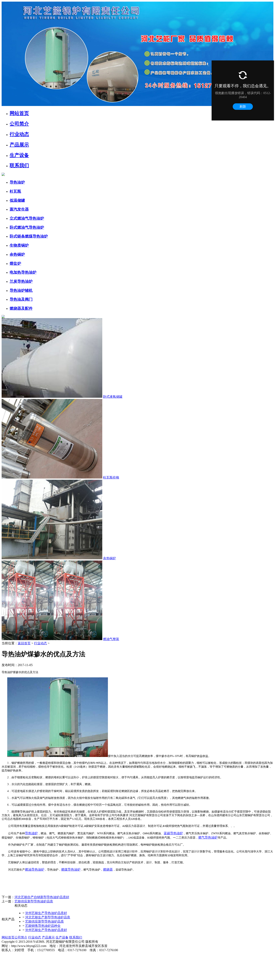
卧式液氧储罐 (112, 396)
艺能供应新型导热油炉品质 (44, 921)
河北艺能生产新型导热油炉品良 (47, 917)
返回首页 (24, 643)
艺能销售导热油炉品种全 (43, 925)
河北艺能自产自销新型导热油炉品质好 (41, 897)
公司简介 (20, 937)
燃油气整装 (111, 639)
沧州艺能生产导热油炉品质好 (46, 913)
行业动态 (40, 643)
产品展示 (48, 937)
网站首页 (8, 937)
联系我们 (75, 937)
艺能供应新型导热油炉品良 (33, 901)
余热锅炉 (109, 558)
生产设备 (62, 937)
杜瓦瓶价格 (111, 477)
